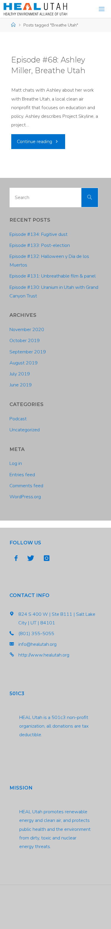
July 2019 (19, 374)
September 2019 (27, 352)
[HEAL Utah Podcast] (35, 9)
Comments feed (26, 485)
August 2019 (23, 363)
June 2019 (20, 385)
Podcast (18, 419)
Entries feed (22, 474)
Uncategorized (24, 430)
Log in (15, 463)
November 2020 (26, 329)
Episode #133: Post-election (39, 245)
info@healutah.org (37, 644)
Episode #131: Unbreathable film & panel (52, 276)
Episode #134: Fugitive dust (38, 234)
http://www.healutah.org (43, 655)
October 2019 (24, 340)
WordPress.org (25, 497)
